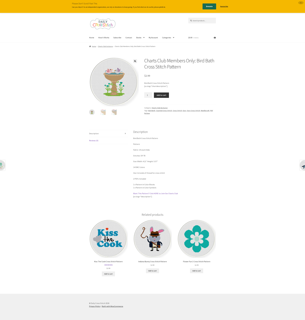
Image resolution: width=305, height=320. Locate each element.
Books (138, 37)
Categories (166, 37)
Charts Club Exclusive (105, 46)
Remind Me (224, 6)
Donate (209, 6)
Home (91, 37)
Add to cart (161, 95)
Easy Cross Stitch (193, 111)
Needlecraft (205, 111)
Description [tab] (94, 133)
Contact (128, 37)
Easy (184, 111)
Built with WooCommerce (112, 306)
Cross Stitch (177, 111)
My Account (153, 37)
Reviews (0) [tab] (93, 140)
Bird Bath (151, 111)
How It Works (103, 37)
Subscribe (117, 37)
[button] (135, 61)
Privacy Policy (94, 306)
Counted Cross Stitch (164, 111)
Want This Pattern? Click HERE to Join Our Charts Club (155, 193)
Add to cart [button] (108, 274)
